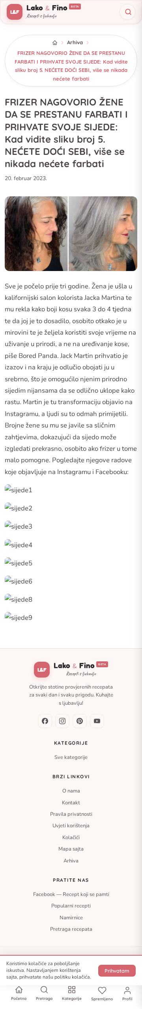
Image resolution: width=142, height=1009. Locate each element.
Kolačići (71, 837)
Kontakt (71, 802)
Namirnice (71, 917)
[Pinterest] (80, 721)
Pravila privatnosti (71, 814)
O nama (71, 790)
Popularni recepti (71, 905)
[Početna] (55, 42)
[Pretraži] (127, 12)
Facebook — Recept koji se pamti (71, 894)
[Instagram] (62, 721)
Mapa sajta (71, 849)
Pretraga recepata (71, 929)
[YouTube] (97, 721)
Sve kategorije (71, 757)
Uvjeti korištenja (71, 825)
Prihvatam (117, 971)
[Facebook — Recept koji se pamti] (45, 721)
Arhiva (75, 42)
